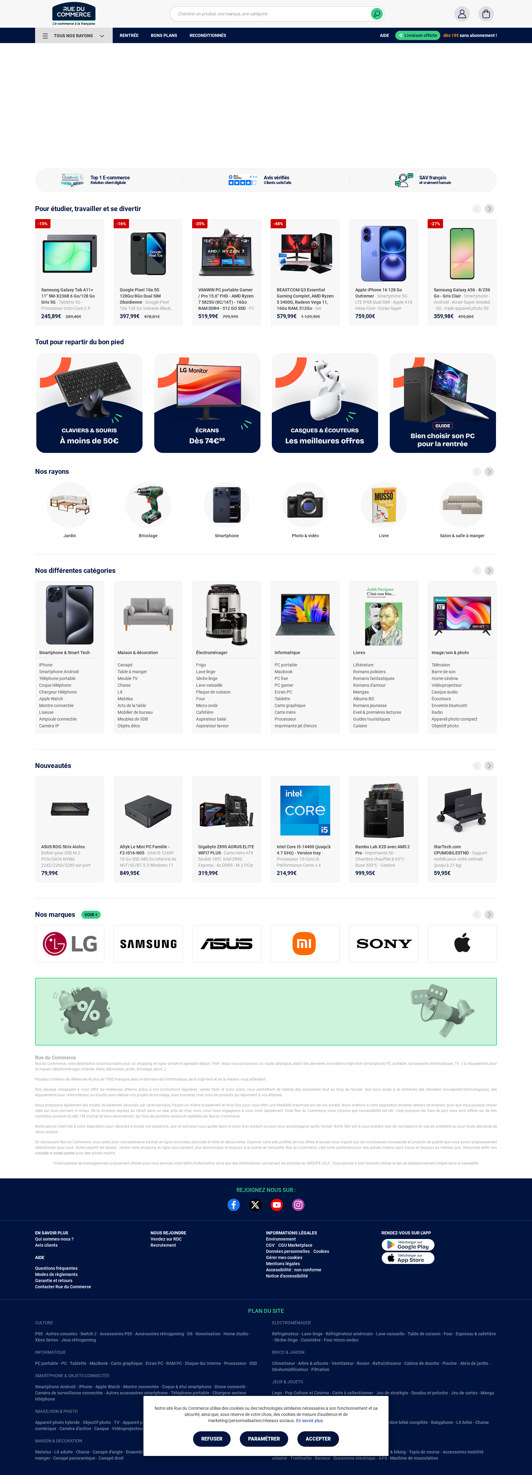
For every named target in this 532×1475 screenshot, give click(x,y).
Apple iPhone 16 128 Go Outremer (378, 292)
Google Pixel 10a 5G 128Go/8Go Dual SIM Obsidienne (140, 296)
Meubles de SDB (133, 719)
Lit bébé (464, 1422)
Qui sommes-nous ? (54, 1239)
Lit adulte (63, 1451)
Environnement (281, 1239)
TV (116, 1422)
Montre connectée (56, 705)
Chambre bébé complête (404, 1422)
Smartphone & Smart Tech (64, 652)
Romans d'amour (369, 685)
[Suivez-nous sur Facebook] (234, 1205)
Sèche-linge (286, 1339)
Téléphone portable (57, 678)
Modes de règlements (56, 1274)
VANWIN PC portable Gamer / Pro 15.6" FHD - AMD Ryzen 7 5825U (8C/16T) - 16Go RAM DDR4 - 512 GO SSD (226, 299)
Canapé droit (111, 1458)
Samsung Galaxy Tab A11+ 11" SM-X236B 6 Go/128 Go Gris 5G (68, 296)
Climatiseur (283, 1363)
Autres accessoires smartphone (137, 1392)
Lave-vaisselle (390, 1333)
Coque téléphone (55, 685)
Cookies (321, 1251)
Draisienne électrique (354, 1458)
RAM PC (174, 1363)
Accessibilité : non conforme (293, 1269)
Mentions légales (283, 1263)
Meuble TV (128, 678)
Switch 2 (88, 1333)
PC (64, 1363)
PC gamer (284, 685)
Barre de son (444, 671)
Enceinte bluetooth (449, 705)
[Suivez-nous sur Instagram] (298, 1205)
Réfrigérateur (285, 1333)
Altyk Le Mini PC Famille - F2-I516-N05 (145, 849)
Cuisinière (311, 1339)
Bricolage (148, 535)
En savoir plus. (310, 1420)
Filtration (320, 1369)
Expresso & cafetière (476, 1333)
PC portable (286, 664)
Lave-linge (312, 1333)
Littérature (363, 664)
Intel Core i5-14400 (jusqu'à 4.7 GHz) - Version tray (304, 849)
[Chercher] (377, 14)
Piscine (449, 1363)
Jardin (69, 535)
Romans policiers (369, 671)
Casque (101, 1428)
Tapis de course (424, 1451)
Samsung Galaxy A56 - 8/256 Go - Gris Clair (462, 292)
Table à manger (132, 671)
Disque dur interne (203, 1363)
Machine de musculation (414, 1458)
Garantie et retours (53, 1280)
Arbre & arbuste (313, 1363)
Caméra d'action (75, 1428)
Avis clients (46, 1245)
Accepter (318, 1439)
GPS (383, 1458)
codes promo (64, 1153)
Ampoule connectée (58, 719)
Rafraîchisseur (387, 1363)
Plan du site (266, 1311)
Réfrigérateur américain (349, 1333)
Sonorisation (207, 1333)
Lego (277, 1392)
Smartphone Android (59, 671)
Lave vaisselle (209, 685)
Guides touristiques (371, 719)
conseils (42, 1153)
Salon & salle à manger (462, 535)
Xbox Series (46, 1339)
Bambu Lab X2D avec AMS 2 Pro (382, 849)
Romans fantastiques (373, 678)
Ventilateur (343, 1363)
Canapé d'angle (108, 1451)
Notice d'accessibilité (287, 1275)
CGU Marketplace (295, 1245)
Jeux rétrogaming (78, 1339)
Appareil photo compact (455, 719)
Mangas (361, 692)
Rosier (363, 1363)
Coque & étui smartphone (187, 1386)
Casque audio (445, 692)
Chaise (124, 685)
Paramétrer (264, 1439)
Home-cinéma (445, 678)
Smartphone (227, 535)
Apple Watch (51, 698)
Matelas (125, 698)
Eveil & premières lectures (377, 712)
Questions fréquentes (56, 1268)
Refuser (211, 1439)
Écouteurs (441, 698)
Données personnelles (288, 1251)
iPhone (45, 664)
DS (189, 1333)
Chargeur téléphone (58, 692)
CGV (270, 1245)
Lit (120, 692)
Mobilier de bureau (135, 712)
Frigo (201, 664)
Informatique (287, 652)
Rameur (322, 1458)
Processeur (285, 719)
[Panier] (486, 14)
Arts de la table (132, 705)
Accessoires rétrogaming (159, 1333)
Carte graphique (290, 705)
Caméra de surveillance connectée (69, 1392)
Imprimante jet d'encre (296, 725)
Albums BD (363, 698)
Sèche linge (206, 678)
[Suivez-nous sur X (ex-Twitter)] (255, 1205)
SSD (253, 1363)
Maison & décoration (138, 652)
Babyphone (442, 1422)
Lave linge (205, 671)
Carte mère (285, 712)
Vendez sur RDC (166, 1239)
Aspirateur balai (211, 719)
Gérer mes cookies (284, 1257)
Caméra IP (49, 725)
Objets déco (129, 725)
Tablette (282, 698)
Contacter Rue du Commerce (63, 1286)
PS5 (39, 1333)
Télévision (441, 664)
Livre (384, 535)
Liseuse (46, 712)
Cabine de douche (421, 1363)
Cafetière (204, 712)
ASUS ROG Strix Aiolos (63, 846)
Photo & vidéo (305, 535)
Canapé (125, 664)
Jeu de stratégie (392, 1392)
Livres (359, 652)
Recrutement (163, 1245)
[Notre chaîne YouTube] (277, 1205)
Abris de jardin (474, 1363)
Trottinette (301, 1458)
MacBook (99, 1363)
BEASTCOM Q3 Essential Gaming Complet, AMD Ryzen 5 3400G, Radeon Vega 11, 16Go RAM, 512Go (305, 299)
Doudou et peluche (429, 1392)
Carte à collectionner (352, 1392)
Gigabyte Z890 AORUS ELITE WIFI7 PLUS (226, 849)
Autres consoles (61, 1333)
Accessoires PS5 (116, 1333)
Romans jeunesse (370, 705)
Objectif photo (445, 725)
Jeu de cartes (464, 1392)
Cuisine (360, 725)
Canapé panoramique (74, 1458)
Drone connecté (230, 1386)
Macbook (283, 671)
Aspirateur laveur (212, 725)
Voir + (91, 914)
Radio (437, 712)
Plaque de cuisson (213, 692)
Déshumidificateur (290, 1369)
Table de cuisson (424, 1333)
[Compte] (462, 14)
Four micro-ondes (341, 1339)
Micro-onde (207, 705)
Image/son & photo (450, 652)
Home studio (236, 1333)
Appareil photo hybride (57, 1422)
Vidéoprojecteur (447, 685)
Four (200, 698)
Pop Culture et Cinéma (307, 1392)
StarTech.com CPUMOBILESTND (452, 849)
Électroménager (212, 652)
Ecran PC (283, 692)
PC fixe (281, 678)
